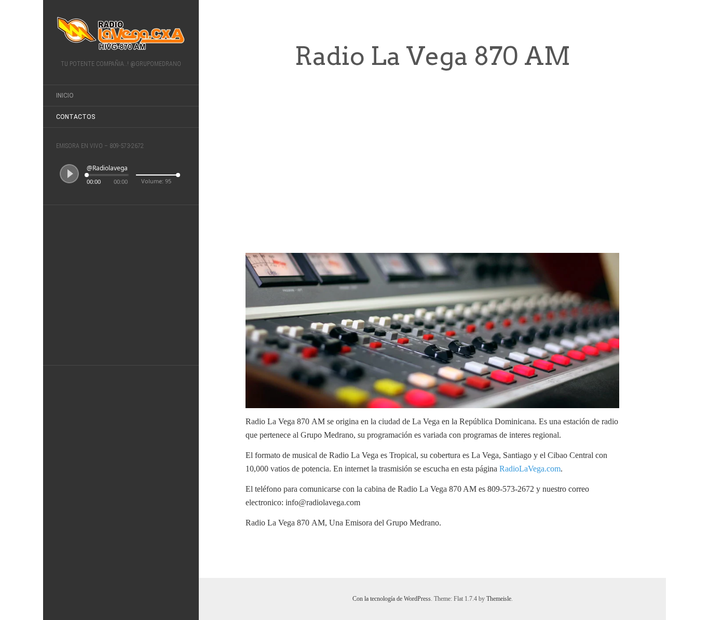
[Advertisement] (121, 283)
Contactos (75, 116)
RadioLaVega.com (530, 468)
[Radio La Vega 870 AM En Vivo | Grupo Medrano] (121, 33)
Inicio (65, 95)
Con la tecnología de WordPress (391, 598)
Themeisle (498, 598)
